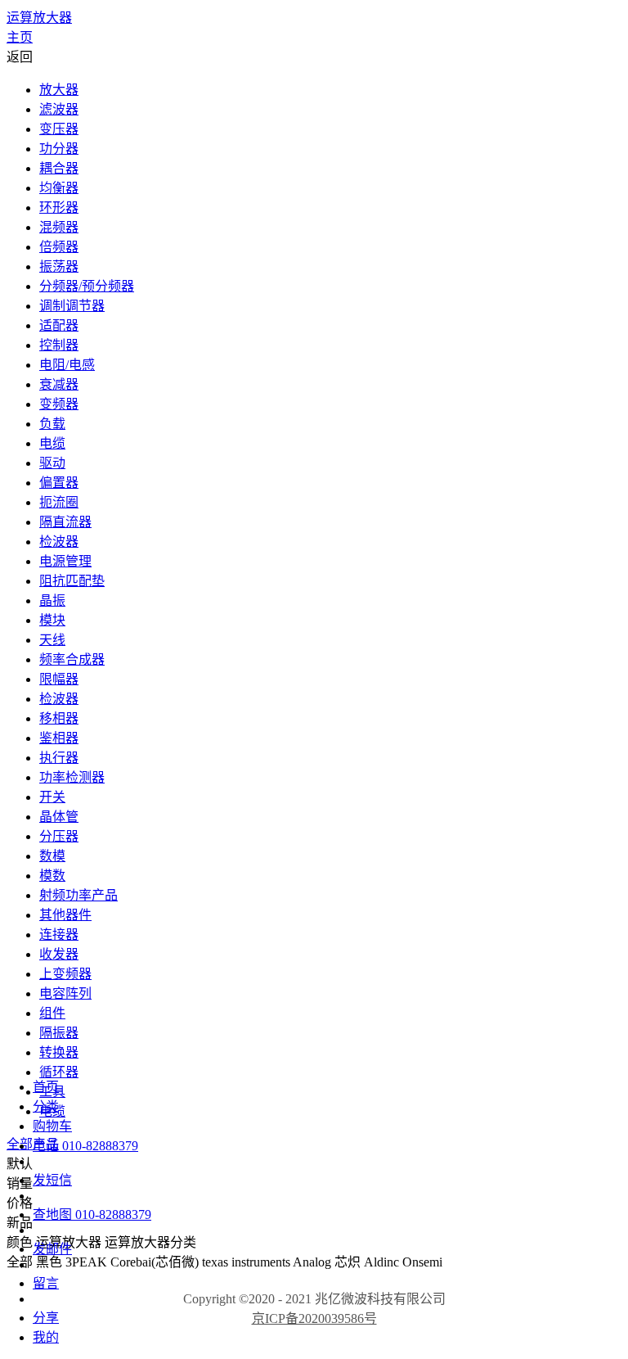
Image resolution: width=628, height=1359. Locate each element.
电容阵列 (65, 993)
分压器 (58, 836)
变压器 (58, 129)
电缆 (52, 443)
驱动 (52, 463)
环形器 (58, 207)
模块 (52, 620)
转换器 (58, 1052)
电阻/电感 (67, 365)
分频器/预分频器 (86, 286)
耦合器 (58, 168)
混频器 (58, 227)
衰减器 (58, 384)
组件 (52, 1013)
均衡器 (58, 188)
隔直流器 (65, 522)
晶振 (52, 600)
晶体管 (58, 817)
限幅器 (58, 679)
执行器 (58, 758)
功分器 (58, 149)
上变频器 (65, 974)
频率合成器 (72, 659)
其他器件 (65, 915)
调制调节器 (72, 306)
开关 (52, 797)
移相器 (58, 718)
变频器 (58, 404)
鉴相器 (58, 738)
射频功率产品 (78, 895)
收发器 (58, 954)
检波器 (58, 542)
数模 (52, 856)
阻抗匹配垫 (72, 581)
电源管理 (65, 561)
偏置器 (58, 483)
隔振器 (58, 1033)
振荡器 (58, 266)
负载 (52, 424)
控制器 (58, 345)
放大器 (58, 90)
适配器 (58, 325)
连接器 (58, 934)
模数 (52, 876)
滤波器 (58, 109)
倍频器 (58, 247)
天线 (52, 640)
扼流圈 (58, 502)
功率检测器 (72, 777)
